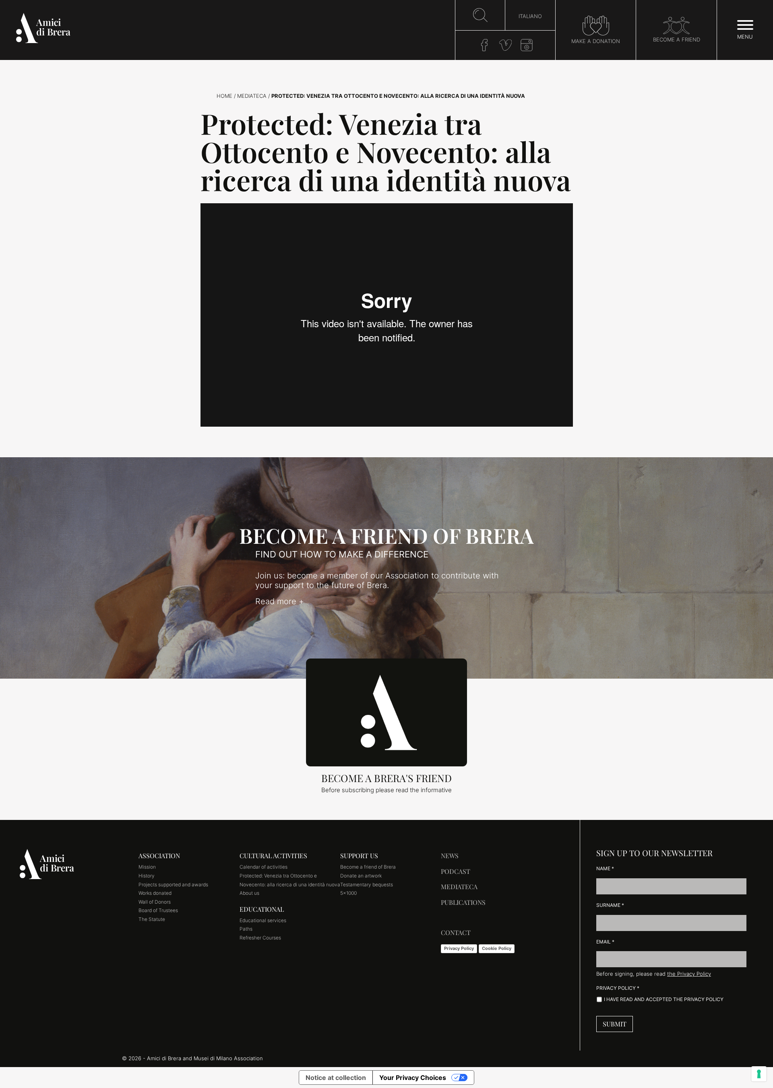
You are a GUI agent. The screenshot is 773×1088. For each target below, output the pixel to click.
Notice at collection (336, 1078)
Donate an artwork (361, 876)
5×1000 (348, 893)
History (146, 876)
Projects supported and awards (173, 885)
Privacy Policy (459, 948)
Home (224, 96)
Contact (456, 932)
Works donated (155, 893)
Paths (246, 929)
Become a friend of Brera (368, 867)
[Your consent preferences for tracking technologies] (759, 1074)
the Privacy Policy (689, 974)
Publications (463, 902)
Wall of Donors (154, 902)
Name (605, 868)
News (450, 855)
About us (249, 893)
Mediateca (252, 96)
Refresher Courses (260, 938)
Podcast (455, 871)
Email (605, 942)
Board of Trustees (158, 910)
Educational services (263, 920)
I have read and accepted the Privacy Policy (663, 999)
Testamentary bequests (366, 885)
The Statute (151, 919)
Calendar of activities (263, 867)
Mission (147, 867)
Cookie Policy (496, 948)
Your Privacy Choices (412, 1078)
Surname (610, 905)
